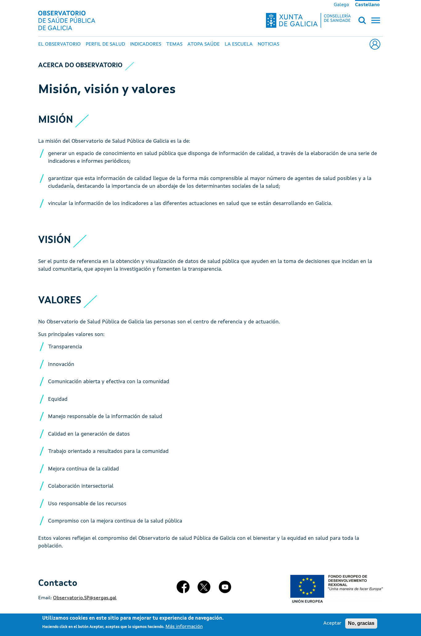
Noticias (268, 44)
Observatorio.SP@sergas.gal (84, 598)
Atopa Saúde (203, 44)
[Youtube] (225, 589)
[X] (204, 589)
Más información (184, 627)
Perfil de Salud (105, 44)
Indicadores (145, 44)
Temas (174, 44)
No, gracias (361, 623)
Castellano (367, 4)
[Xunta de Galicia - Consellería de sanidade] (308, 20)
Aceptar (332, 623)
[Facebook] (183, 589)
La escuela (239, 44)
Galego (341, 4)
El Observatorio (59, 44)
